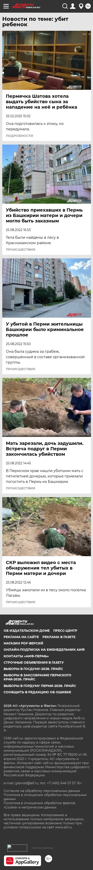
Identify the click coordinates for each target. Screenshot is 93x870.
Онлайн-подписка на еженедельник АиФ (44, 650)
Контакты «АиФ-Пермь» (26, 656)
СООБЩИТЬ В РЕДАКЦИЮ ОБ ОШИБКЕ (37, 692)
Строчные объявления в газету (34, 662)
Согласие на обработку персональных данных (42, 791)
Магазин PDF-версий (23, 643)
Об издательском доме (27, 631)
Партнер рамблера (42, 847)
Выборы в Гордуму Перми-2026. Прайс (40, 686)
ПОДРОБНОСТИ (19, 135)
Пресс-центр (65, 631)
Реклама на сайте (21, 637)
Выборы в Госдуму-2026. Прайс (33, 669)
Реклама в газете (58, 637)
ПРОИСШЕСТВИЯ (20, 249)
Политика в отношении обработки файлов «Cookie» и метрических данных (39, 805)
